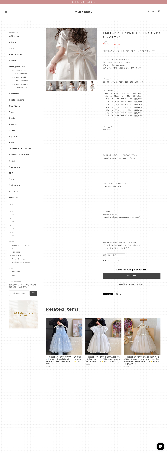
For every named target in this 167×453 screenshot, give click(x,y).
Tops (11, 112)
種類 (104, 255)
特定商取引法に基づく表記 (21, 262)
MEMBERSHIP (17, 252)
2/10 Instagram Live (20, 84)
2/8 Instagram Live (19, 88)
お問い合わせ (16, 255)
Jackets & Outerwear (20, 149)
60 (12, 201)
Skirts (12, 130)
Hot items (14, 94)
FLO (11, 173)
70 (12, 204)
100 (13, 215)
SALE (11, 48)
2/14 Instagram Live (20, 80)
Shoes (12, 179)
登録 (33, 293)
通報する (118, 294)
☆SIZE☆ (13, 198)
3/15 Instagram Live (20, 70)
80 (12, 208)
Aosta (12, 161)
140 (13, 229)
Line (13, 275)
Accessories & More (19, 155)
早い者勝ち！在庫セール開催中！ (83, 2)
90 (12, 211)
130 (13, 225)
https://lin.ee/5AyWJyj (112, 186)
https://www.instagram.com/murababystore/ (121, 217)
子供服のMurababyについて (22, 245)
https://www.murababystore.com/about (119, 158)
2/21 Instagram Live (20, 77)
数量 (104, 260)
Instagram (16, 272)
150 (13, 232)
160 (13, 236)
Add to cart (131, 276)
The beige (14, 167)
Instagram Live (17, 67)
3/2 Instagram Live (19, 73)
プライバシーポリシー (19, 259)
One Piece (14, 106)
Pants (12, 118)
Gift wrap (14, 191)
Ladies (12, 61)
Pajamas (13, 136)
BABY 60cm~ (15, 54)
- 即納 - (12, 42)
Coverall (13, 124)
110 (13, 218)
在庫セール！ (15, 36)
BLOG (14, 249)
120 (13, 222)
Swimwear (14, 185)
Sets (11, 143)
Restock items (16, 100)
